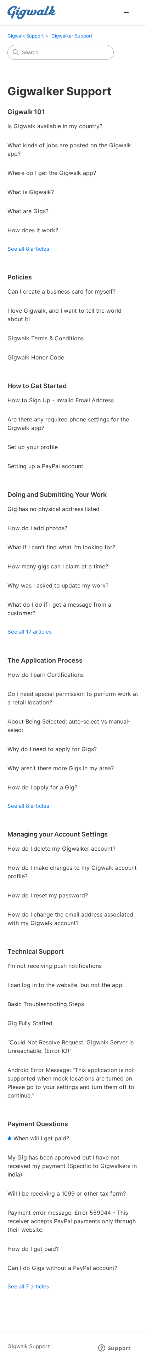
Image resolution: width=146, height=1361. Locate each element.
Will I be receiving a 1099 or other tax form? (66, 1193)
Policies (19, 277)
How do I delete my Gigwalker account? (61, 848)
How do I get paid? (33, 1248)
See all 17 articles (29, 631)
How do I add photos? (37, 528)
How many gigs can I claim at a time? (57, 566)
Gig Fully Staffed (29, 1023)
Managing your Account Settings (57, 834)
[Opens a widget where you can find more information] (114, 1348)
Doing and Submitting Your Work (57, 494)
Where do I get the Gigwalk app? (51, 172)
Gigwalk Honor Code (35, 357)
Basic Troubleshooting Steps (45, 1004)
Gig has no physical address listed (53, 508)
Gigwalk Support (25, 36)
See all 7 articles (28, 1286)
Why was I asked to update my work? (57, 585)
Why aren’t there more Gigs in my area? (60, 768)
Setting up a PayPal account (45, 466)
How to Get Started (37, 386)
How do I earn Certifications (45, 674)
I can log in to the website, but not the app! (65, 984)
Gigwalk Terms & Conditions (45, 338)
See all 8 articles (28, 248)
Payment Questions (37, 1124)
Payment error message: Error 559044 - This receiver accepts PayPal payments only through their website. (71, 1221)
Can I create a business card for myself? (61, 291)
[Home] (31, 12)
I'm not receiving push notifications (54, 965)
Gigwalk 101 (26, 111)
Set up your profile (32, 446)
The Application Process (45, 660)
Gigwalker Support (71, 36)
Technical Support (35, 951)
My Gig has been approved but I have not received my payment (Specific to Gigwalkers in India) (72, 1166)
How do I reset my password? (47, 895)
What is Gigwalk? (30, 191)
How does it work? (32, 230)
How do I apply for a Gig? (42, 787)
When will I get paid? (41, 1138)
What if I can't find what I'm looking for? (61, 547)
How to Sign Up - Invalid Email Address (60, 400)
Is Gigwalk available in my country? (54, 126)
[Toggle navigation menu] (126, 12)
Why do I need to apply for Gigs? (52, 749)
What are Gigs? (28, 211)
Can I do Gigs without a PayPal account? (62, 1267)
